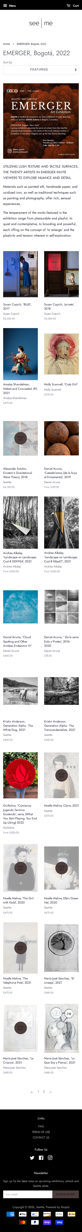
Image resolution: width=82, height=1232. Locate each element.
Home (6, 44)
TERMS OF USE (41, 1132)
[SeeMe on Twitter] (32, 1158)
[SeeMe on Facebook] (41, 1158)
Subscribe (65, 1194)
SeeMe (40, 1207)
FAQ (41, 1126)
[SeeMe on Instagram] (50, 1158)
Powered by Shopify (58, 1207)
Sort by (7, 62)
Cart (75, 5)
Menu (12, 6)
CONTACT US (41, 1137)
